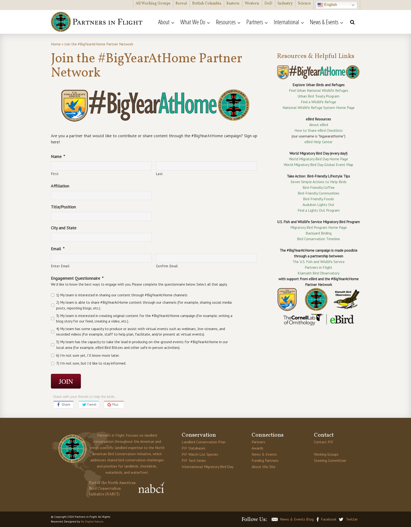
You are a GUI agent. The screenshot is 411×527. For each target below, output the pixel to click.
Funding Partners (265, 460)
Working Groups (326, 454)
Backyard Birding (319, 233)
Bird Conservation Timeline (318, 238)
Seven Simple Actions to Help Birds (319, 181)
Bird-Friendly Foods (318, 198)
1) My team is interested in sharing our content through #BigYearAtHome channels (121, 295)
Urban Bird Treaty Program (318, 96)
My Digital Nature (92, 521)
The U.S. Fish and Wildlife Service (319, 261)
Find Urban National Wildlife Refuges (318, 90)
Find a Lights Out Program (319, 210)
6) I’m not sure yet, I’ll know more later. (87, 355)
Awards (257, 448)
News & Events (264, 454)
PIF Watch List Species (200, 454)
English (330, 5)
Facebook (328, 519)
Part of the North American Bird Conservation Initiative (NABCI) (112, 488)
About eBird (318, 124)
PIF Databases (194, 448)
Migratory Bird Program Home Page (318, 227)
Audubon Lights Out (318, 204)
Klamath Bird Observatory (318, 273)
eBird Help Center (318, 141)
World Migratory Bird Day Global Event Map (318, 164)
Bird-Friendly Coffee (319, 187)
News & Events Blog (297, 519)
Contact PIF (323, 441)
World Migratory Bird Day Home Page (318, 158)
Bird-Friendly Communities (318, 193)
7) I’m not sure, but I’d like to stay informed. (91, 363)
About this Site (263, 466)
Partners (258, 441)
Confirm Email (167, 266)
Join (66, 381)
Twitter (352, 519)
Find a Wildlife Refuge (318, 101)
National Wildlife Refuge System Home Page (319, 107)
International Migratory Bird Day (207, 466)
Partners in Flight (97, 22)
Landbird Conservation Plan (203, 441)
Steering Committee (330, 460)
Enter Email (60, 266)
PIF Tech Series (194, 460)
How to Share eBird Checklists (318, 130)
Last (159, 173)
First (55, 173)
